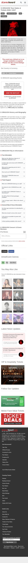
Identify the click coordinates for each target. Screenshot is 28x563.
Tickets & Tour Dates (11, 13)
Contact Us (5, 516)
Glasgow (13, 547)
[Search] (20, 2)
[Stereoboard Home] (8, 3)
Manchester (21, 546)
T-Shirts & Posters (6, 531)
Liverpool (22, 547)
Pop (20, 13)
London (15, 546)
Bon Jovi (4, 488)
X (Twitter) (4, 251)
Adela (3, 500)
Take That (4, 447)
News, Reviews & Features (8, 519)
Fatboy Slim (5, 462)
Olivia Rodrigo (5, 493)
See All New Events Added (8, 469)
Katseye (4, 478)
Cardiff (17, 547)
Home (2, 13)
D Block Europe (6, 449)
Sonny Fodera (5, 464)
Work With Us (5, 514)
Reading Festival (6, 480)
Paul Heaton (5, 454)
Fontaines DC (5, 457)
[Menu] (25, 2)
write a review (22, 241)
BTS (3, 495)
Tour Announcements (7, 526)
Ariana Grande (5, 483)
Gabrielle (4, 459)
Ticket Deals (5, 524)
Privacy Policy (16, 439)
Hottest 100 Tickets (6, 503)
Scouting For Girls (6, 452)
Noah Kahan (5, 490)
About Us (4, 511)
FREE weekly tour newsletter (15, 107)
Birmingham (7, 547)
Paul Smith (5, 498)
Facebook (11, 251)
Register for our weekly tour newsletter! (11, 537)
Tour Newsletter (6, 534)
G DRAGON (3, 16)
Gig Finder (4, 529)
